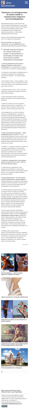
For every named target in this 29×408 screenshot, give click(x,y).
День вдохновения (8, 4)
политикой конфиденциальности (11, 403)
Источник (25, 244)
